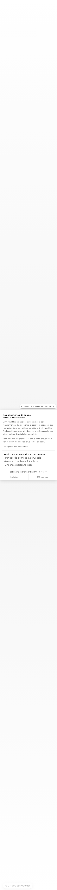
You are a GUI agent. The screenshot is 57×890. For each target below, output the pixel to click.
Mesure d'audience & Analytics (21, 461)
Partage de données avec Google (23, 457)
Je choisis (14, 476)
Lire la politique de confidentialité (15, 446)
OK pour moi (43, 476)
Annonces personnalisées (18, 464)
